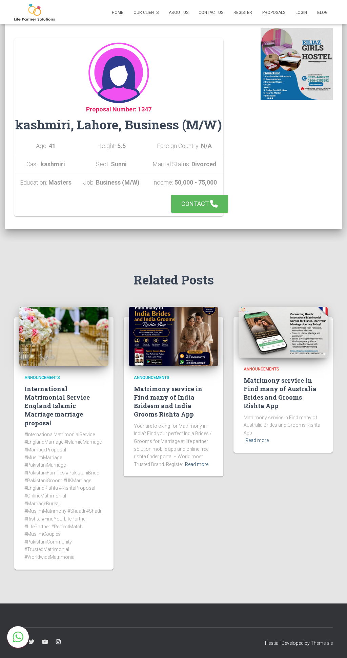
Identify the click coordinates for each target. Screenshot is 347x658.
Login (301, 12)
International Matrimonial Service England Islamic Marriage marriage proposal (57, 406)
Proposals (273, 12)
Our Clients (146, 12)
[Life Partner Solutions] (34, 12)
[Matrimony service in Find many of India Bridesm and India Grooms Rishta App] (173, 336)
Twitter (31, 642)
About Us (178, 12)
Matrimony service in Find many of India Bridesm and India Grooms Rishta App (168, 402)
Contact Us (211, 12)
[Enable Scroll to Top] (333, 644)
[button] (18, 637)
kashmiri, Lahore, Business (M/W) (118, 124)
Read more (196, 464)
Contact (195, 203)
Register (242, 12)
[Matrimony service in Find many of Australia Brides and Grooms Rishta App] (283, 332)
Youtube (45, 642)
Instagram (58, 642)
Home (117, 12)
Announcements (42, 377)
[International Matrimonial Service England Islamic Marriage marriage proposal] (63, 336)
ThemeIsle (322, 643)
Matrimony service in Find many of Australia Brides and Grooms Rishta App (280, 393)
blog (322, 12)
